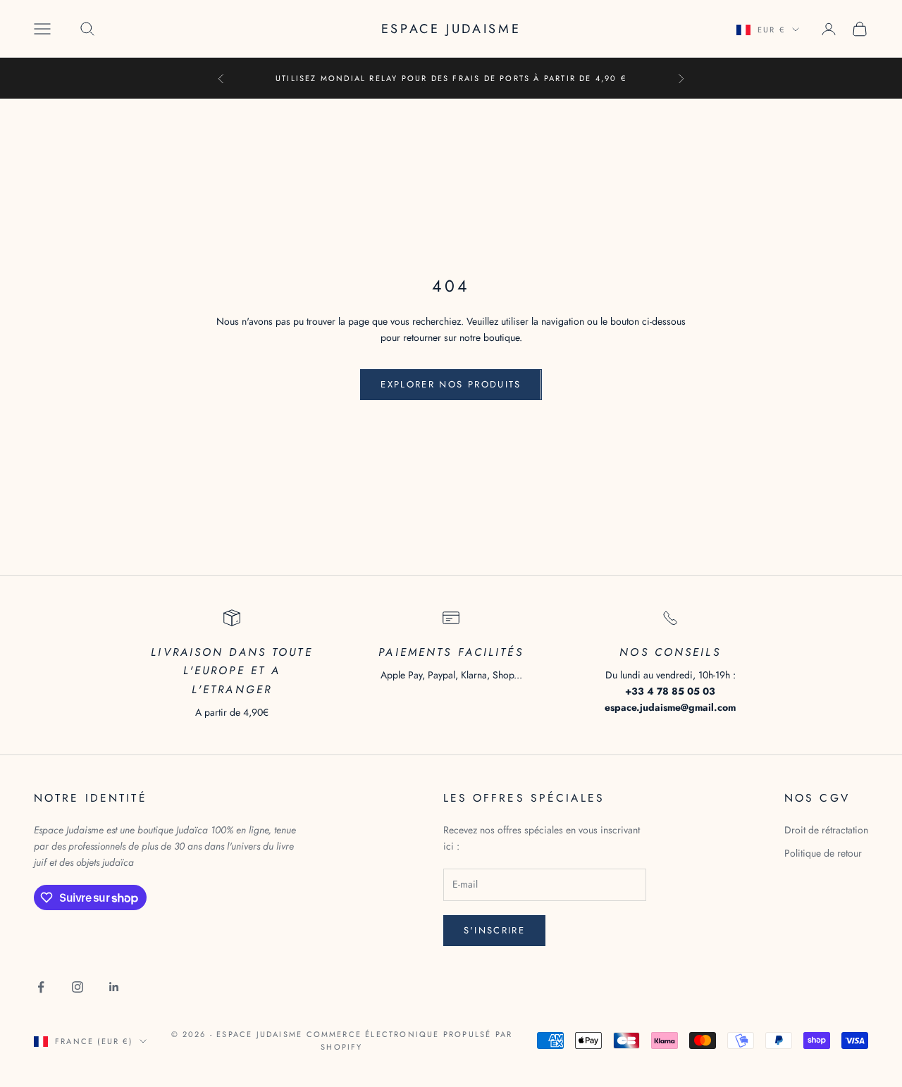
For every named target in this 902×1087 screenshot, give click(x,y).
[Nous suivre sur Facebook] (41, 987)
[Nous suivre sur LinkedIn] (114, 987)
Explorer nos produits (451, 384)
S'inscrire (494, 930)
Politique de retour (823, 853)
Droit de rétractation (826, 830)
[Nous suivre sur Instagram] (77, 987)
